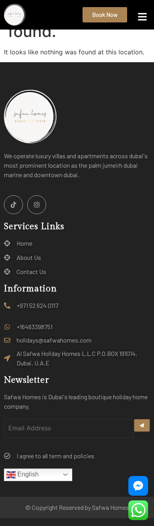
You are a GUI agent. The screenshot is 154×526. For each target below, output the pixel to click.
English (27, 474)
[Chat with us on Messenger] (138, 486)
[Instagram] (36, 204)
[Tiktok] (13, 204)
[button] (142, 17)
